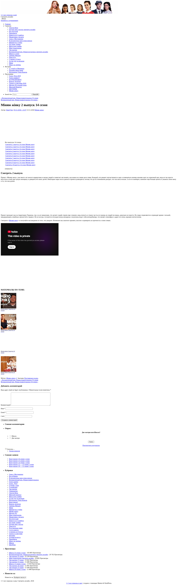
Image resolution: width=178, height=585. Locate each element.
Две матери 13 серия (16, 562)
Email (3, 412)
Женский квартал (15, 495)
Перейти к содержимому (9, 20)
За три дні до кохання (16, 61)
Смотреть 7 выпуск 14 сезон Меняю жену (20, 158)
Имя (3, 408)
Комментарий (6, 405)
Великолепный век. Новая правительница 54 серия (19, 100)
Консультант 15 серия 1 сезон (19, 461)
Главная (8, 24)
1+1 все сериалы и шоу (9, 15)
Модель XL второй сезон (18, 85)
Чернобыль (13, 33)
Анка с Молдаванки (16, 39)
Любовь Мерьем (14, 55)
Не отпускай (13, 31)
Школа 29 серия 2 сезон (17, 569)
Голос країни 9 (14, 78)
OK (35, 94)
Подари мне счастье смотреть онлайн (22, 29)
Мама (11, 63)
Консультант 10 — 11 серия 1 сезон (21, 466)
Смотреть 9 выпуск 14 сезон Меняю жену (20, 162)
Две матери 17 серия (16, 560)
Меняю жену (13, 220)
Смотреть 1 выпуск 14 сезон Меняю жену (20, 144)
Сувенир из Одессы (16, 532)
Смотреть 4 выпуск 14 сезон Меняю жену (20, 151)
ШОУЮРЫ (13, 89)
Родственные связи (16, 528)
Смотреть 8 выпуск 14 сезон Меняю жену (20, 160)
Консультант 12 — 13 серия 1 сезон (21, 464)
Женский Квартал (15, 87)
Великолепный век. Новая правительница (24, 480)
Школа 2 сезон (14, 54)
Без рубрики (13, 476)
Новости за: (9, 577)
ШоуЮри (12, 545)
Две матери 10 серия (16, 566)
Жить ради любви (15, 46)
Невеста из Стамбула (16, 35)
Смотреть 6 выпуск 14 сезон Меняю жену (20, 156)
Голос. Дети (13, 484)
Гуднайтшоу (13, 487)
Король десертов (15, 81)
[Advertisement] (62, 125)
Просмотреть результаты (91, 445)
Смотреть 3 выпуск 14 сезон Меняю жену (20, 149)
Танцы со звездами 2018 (17, 83)
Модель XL (13, 513)
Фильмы (12, 535)
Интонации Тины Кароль (18, 72)
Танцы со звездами (15, 534)
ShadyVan (9, 110)
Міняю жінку (13, 91)
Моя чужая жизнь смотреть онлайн (21, 558)
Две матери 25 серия (16, 556)
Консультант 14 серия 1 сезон (19, 463)
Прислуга (12, 57)
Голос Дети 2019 (15, 76)
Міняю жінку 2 (11, 378)
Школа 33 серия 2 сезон (17, 553)
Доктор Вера (13, 28)
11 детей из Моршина (16, 68)
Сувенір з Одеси (15, 59)
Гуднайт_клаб (14, 485)
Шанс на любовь (15, 65)
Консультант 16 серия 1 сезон (19, 459)
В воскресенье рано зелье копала (20, 41)
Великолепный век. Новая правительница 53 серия (19, 98)
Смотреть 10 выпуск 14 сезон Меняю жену (20, 165)
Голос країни (13, 482)
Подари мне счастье (16, 524)
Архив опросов (14, 451)
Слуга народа (14, 530)
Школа (14, 436)
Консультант (13, 502)
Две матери (13, 50)
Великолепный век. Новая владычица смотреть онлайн (28, 52)
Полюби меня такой (16, 70)
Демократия (13, 491)
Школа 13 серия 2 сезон (17, 564)
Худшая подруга (14, 537)
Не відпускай (13, 519)
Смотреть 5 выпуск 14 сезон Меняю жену (20, 153)
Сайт (2, 416)
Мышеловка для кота (16, 37)
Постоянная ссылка (31, 378)
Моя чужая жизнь (15, 48)
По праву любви (15, 44)
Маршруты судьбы (15, 42)
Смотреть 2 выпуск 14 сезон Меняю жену (20, 147)
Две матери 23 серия (16, 567)
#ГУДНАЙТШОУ (15, 80)
